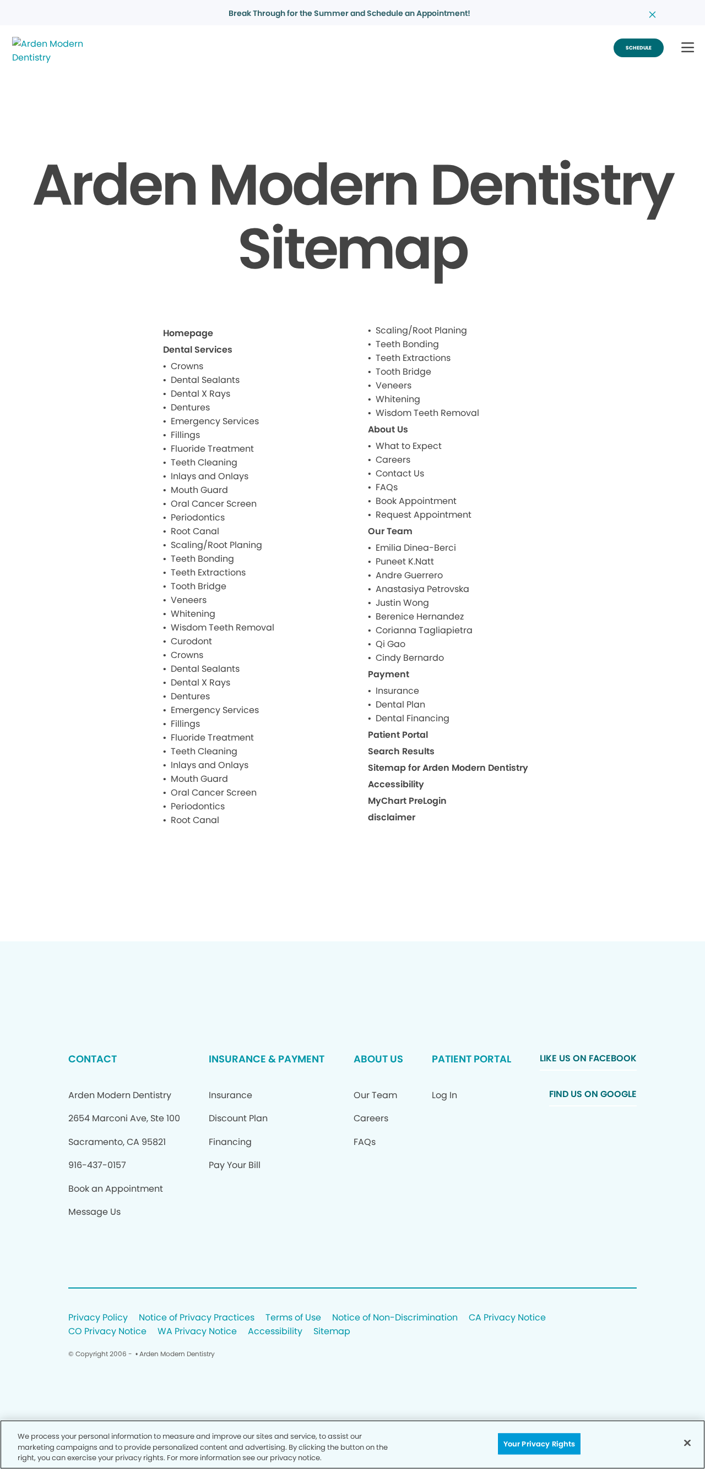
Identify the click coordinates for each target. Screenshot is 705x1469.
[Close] (687, 1442)
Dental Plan (400, 704)
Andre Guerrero (409, 575)
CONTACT (92, 1059)
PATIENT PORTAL (471, 1059)
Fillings (185, 435)
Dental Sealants (205, 380)
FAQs (387, 487)
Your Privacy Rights (539, 1443)
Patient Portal (398, 734)
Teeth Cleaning (204, 462)
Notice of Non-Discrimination (395, 1318)
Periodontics (198, 517)
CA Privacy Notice (507, 1318)
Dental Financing (412, 718)
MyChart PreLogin (407, 800)
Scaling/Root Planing (216, 545)
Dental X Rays (200, 393)
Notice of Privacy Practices (196, 1318)
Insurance (397, 690)
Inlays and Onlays (209, 476)
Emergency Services (215, 421)
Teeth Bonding (202, 558)
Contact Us (400, 473)
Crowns (187, 366)
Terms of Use (293, 1318)
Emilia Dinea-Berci (416, 547)
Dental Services (197, 349)
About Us (388, 429)
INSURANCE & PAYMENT (266, 1059)
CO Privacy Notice (107, 1332)
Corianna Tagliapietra (424, 630)
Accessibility (396, 784)
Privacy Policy (98, 1318)
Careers (393, 459)
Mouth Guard (199, 490)
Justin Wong (402, 602)
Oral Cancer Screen (214, 503)
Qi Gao (390, 644)
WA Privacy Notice (197, 1332)
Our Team (390, 531)
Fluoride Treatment (212, 448)
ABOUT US (378, 1059)
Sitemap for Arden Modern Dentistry (448, 767)
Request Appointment (423, 514)
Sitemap (331, 1332)
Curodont (191, 641)
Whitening (193, 613)
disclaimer (391, 817)
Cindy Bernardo (410, 657)
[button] (687, 48)
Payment (388, 674)
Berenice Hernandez (420, 616)
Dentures (190, 407)
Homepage (188, 333)
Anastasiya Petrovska (422, 589)
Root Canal (195, 531)
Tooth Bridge (198, 586)
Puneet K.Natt (405, 561)
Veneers (189, 600)
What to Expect (409, 446)
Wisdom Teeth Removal (222, 627)
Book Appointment (416, 501)
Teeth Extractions (208, 572)
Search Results (401, 751)
